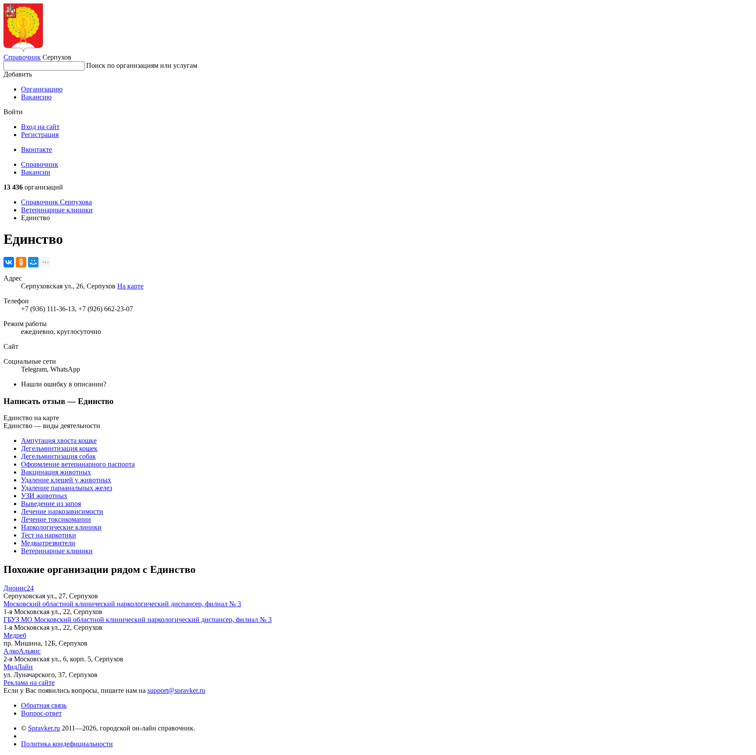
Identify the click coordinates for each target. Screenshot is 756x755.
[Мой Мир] (33, 262)
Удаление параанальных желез (66, 488)
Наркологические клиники (61, 527)
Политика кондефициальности (67, 744)
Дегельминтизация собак (58, 456)
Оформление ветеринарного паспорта (78, 464)
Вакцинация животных (56, 472)
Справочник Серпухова (56, 202)
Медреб (15, 635)
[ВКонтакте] (9, 262)
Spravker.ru (44, 728)
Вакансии (35, 172)
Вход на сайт (40, 126)
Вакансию (36, 97)
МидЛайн (18, 667)
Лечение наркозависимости (62, 511)
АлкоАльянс (22, 651)
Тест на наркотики (48, 535)
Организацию (42, 89)
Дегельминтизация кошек (59, 448)
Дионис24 (19, 588)
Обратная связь (43, 705)
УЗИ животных (44, 495)
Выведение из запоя (51, 503)
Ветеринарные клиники (57, 210)
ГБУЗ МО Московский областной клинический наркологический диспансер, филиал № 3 (138, 619)
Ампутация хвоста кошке (59, 440)
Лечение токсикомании (56, 519)
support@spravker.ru (176, 690)
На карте (130, 286)
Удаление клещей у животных (66, 480)
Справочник (22, 57)
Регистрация (40, 134)
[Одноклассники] (21, 262)
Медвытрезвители (48, 543)
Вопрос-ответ (41, 713)
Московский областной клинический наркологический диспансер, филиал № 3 (122, 604)
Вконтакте (36, 149)
